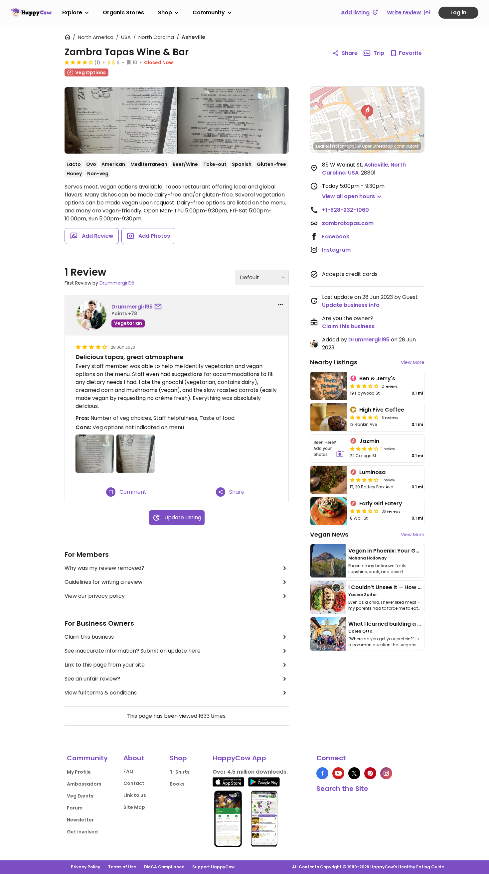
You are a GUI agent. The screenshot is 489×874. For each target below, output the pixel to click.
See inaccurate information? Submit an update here (133, 651)
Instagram (336, 250)
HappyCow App (239, 758)
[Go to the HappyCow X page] (354, 773)
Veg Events (80, 796)
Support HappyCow (213, 867)
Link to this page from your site (105, 665)
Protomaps (343, 146)
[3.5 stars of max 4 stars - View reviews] (364, 511)
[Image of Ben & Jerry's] (328, 386)
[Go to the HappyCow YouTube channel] (338, 773)
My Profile (79, 772)
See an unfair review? (92, 679)
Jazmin (369, 441)
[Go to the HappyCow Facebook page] (322, 773)
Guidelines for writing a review (103, 582)
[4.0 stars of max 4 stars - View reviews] (79, 62)
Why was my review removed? (104, 568)
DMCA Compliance (164, 867)
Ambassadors (84, 784)
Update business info (351, 305)
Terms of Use (122, 867)
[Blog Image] (328, 560)
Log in (458, 12)
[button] (367, 112)
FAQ (128, 771)
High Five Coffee (381, 410)
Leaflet (322, 146)
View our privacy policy (95, 596)
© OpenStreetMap (375, 146)
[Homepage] (31, 12)
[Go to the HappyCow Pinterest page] (370, 773)
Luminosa (372, 472)
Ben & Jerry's (377, 378)
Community (209, 12)
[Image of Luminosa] (328, 480)
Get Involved (82, 831)
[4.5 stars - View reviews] (364, 417)
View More (412, 362)
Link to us (134, 795)
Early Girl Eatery (380, 503)
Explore (72, 12)
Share (350, 53)
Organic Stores (123, 12)
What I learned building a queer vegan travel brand (417, 624)
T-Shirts (180, 772)
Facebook (335, 236)
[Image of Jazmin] (328, 448)
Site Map (134, 807)
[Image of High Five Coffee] (328, 417)
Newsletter (80, 819)
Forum (74, 808)
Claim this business (89, 637)
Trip (379, 53)
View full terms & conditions (101, 692)
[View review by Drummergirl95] (91, 315)
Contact (133, 783)
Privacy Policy (85, 867)
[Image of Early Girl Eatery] (328, 511)
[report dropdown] (280, 305)
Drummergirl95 (116, 283)
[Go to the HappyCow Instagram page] (386, 773)
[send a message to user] (159, 307)
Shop (165, 12)
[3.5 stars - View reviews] (364, 386)
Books (177, 784)
